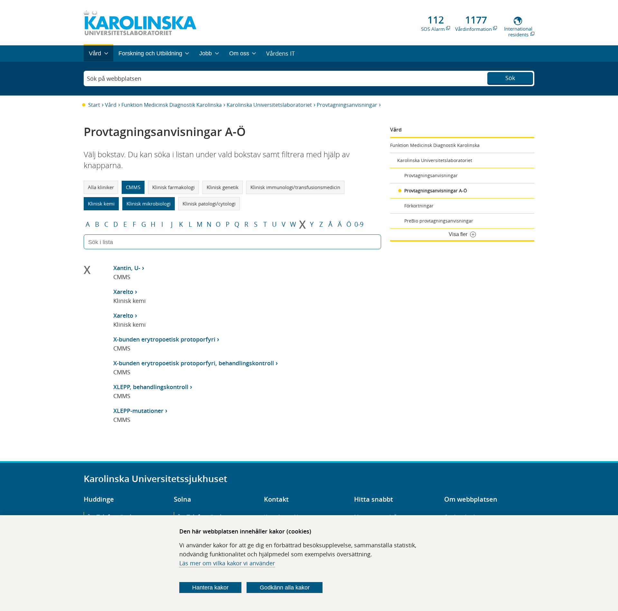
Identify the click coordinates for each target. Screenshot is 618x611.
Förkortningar (419, 206)
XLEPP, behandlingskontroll (150, 387)
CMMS (133, 187)
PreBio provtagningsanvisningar (438, 221)
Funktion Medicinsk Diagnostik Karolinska (171, 104)
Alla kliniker (101, 187)
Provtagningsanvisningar (347, 104)
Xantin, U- (126, 268)
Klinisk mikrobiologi (148, 203)
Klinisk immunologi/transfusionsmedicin (295, 187)
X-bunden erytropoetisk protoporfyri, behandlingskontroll (193, 363)
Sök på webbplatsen (114, 78)
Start (94, 104)
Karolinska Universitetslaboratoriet (269, 104)
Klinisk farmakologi (173, 187)
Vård (111, 104)
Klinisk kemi (101, 203)
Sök (510, 78)
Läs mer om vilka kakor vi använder (227, 563)
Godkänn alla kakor (285, 587)
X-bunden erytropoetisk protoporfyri (164, 339)
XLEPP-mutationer (138, 411)
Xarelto (123, 292)
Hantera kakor (210, 587)
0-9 (358, 224)
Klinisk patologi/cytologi (209, 203)
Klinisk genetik (223, 187)
